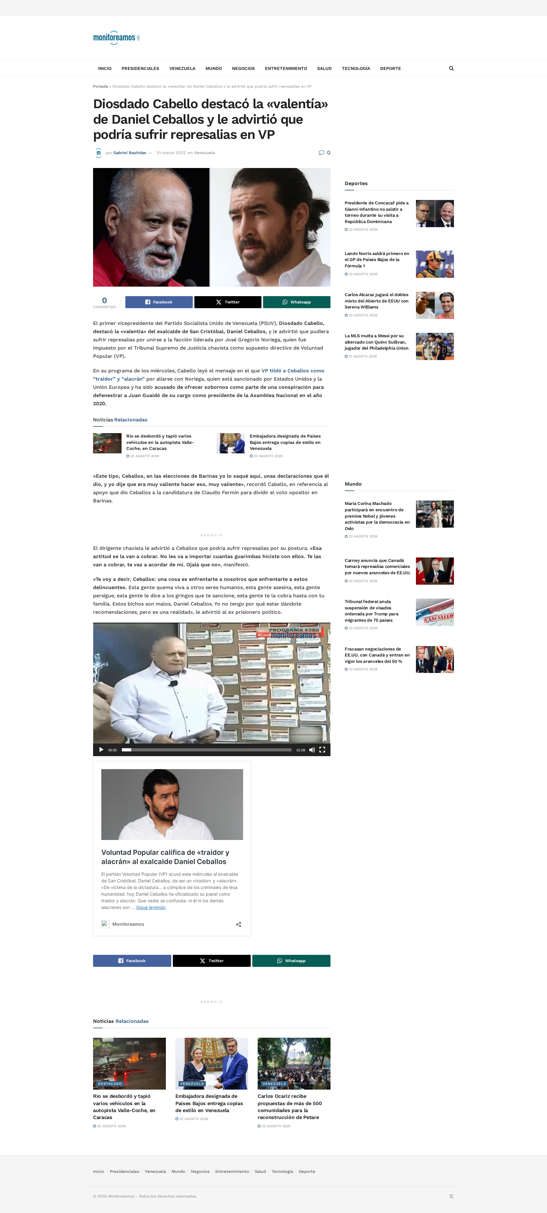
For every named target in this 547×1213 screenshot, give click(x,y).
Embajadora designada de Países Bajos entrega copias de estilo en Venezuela (285, 442)
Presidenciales (140, 68)
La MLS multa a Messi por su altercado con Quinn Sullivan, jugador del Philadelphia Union (377, 342)
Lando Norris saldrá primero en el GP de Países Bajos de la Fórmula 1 (377, 259)
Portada (100, 86)
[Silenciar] (312, 750)
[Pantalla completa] (322, 750)
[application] (211, 689)
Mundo (213, 68)
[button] (211, 689)
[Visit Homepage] (117, 38)
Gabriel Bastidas (129, 152)
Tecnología (356, 68)
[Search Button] (451, 68)
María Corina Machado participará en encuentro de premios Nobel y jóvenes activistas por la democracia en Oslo (377, 516)
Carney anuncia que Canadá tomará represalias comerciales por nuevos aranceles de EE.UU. (378, 566)
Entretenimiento (286, 68)
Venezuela (182, 68)
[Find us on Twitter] (451, 1196)
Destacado (110, 1084)
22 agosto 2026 (144, 456)
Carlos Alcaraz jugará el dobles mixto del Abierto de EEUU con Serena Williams (377, 300)
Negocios (243, 68)
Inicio (104, 68)
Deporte (390, 68)
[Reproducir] (101, 750)
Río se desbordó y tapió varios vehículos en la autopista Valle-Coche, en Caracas (160, 442)
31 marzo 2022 (171, 152)
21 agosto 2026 (362, 356)
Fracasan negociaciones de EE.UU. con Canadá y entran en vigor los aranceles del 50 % (377, 655)
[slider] (207, 749)
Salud (324, 68)
